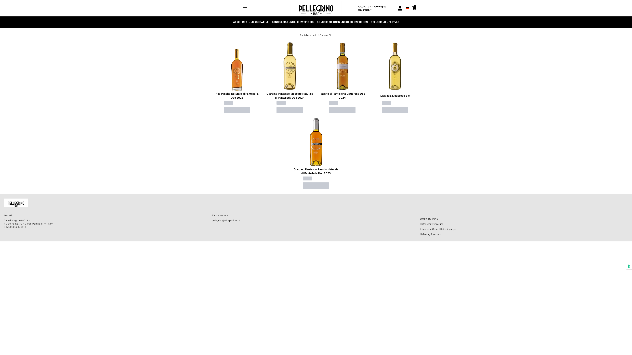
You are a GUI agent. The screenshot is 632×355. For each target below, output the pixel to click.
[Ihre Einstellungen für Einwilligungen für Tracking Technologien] (629, 266)
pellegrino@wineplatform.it (226, 220)
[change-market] (376, 8)
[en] (407, 4)
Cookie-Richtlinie (429, 218)
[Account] (400, 8)
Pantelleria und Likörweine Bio (293, 22)
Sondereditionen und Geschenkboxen (342, 22)
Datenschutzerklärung (431, 224)
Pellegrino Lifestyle (385, 22)
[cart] (414, 8)
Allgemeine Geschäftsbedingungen (438, 229)
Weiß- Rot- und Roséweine (251, 22)
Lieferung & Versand (431, 234)
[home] (316, 8)
